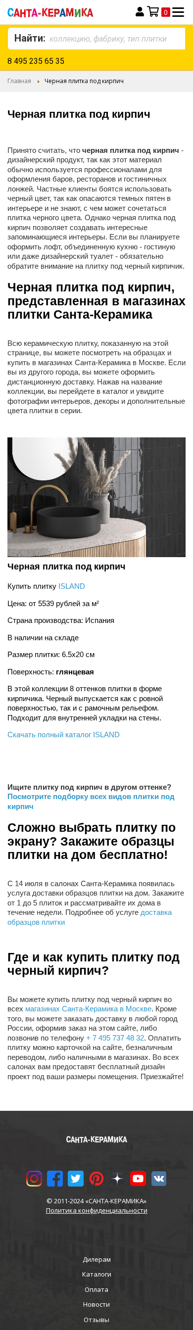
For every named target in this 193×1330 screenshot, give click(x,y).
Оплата (96, 1289)
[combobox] (96, 38)
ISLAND (71, 586)
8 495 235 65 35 (35, 61)
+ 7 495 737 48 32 (115, 1038)
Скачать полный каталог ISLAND (63, 734)
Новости (96, 1304)
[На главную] (62, 12)
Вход (140, 11)
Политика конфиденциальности (96, 1210)
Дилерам (97, 1259)
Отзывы (96, 1319)
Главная (19, 81)
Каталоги (96, 1274)
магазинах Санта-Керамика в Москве (88, 1008)
